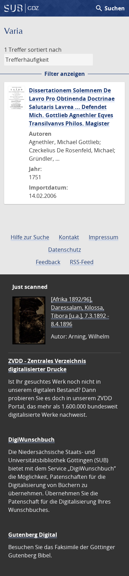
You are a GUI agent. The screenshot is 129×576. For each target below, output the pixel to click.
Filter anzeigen (64, 74)
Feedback (48, 262)
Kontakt (69, 237)
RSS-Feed (82, 262)
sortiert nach (45, 49)
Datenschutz (64, 249)
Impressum (103, 237)
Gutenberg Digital (32, 534)
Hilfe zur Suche (30, 237)
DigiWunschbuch (31, 439)
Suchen (110, 8)
